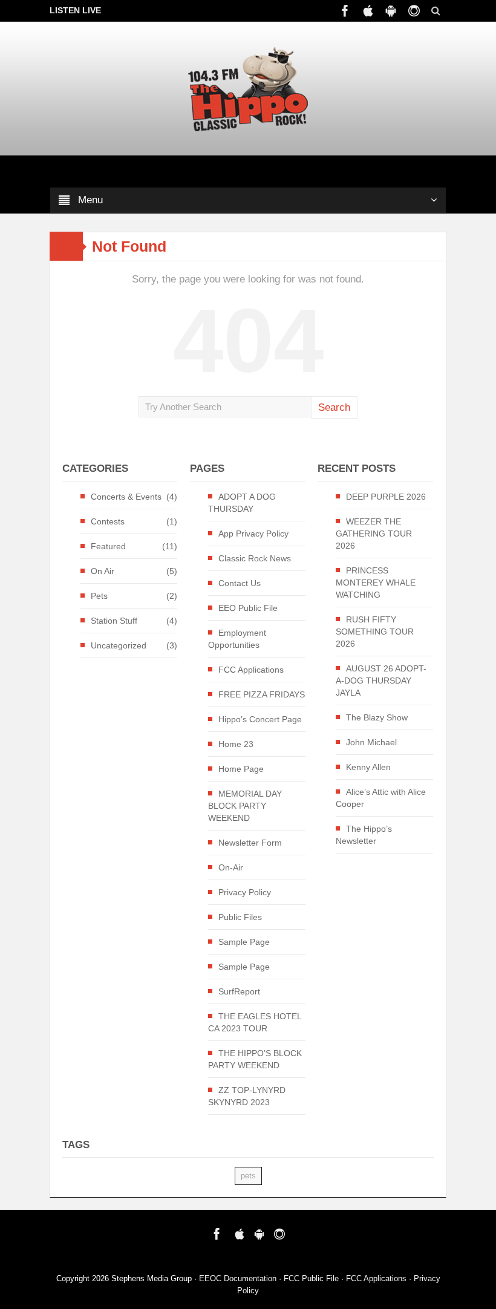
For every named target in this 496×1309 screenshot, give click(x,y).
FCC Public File (311, 1278)
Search (334, 407)
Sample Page (244, 942)
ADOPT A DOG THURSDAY (242, 503)
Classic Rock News (254, 558)
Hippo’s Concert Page (260, 719)
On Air (102, 571)
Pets (99, 596)
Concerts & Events (126, 496)
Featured (108, 546)
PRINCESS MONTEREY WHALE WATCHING (376, 582)
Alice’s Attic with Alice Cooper (381, 798)
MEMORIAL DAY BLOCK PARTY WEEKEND (245, 806)
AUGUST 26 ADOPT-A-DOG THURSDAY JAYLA (381, 680)
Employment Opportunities (237, 639)
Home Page (241, 769)
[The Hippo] (248, 89)
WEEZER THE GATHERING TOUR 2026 (374, 533)
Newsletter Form (250, 842)
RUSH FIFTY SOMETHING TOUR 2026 (375, 631)
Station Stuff (114, 620)
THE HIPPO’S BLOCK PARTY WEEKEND (255, 1059)
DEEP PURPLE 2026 (386, 496)
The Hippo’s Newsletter (364, 835)
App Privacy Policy (253, 533)
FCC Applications (251, 669)
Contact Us (239, 583)
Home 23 (235, 744)
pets (248, 1175)
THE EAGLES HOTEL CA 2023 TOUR (254, 1022)
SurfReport (239, 991)
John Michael (371, 742)
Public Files (240, 917)
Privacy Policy (244, 892)
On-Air (230, 867)
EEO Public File (248, 608)
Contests (108, 521)
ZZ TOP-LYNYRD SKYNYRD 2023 (247, 1096)
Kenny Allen (368, 767)
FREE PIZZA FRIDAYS (261, 694)
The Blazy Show (377, 717)
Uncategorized (118, 645)
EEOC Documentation (237, 1278)
